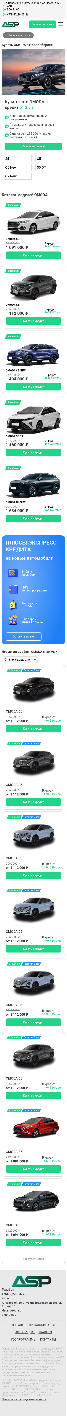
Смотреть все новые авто (20, 35)
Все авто (18, 1325)
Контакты (48, 1339)
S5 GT (41, 167)
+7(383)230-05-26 (14, 1294)
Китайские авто (42, 1325)
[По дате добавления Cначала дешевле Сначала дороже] (20, 659)
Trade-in (45, 1332)
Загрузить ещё (34, 1259)
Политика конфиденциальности (24, 1399)
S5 (7, 159)
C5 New (11, 167)
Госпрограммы (23, 1339)
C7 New (11, 176)
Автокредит (25, 1332)
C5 (39, 159)
